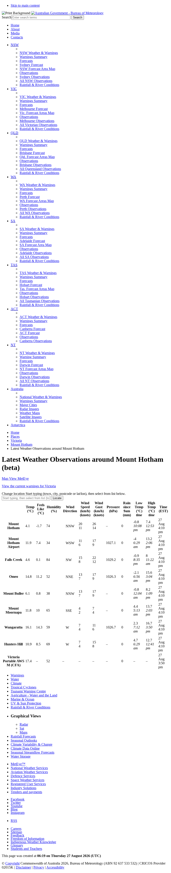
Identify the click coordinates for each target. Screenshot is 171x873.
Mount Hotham (21, 444)
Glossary (17, 845)
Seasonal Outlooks (24, 740)
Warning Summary (33, 357)
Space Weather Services (27, 780)
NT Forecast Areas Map (36, 369)
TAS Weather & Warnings (38, 273)
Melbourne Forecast (34, 109)
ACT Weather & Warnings (38, 317)
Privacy (38, 867)
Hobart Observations (34, 297)
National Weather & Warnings (41, 397)
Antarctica (18, 425)
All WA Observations (35, 213)
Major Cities (28, 405)
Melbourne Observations (37, 121)
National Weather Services (29, 768)
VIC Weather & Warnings (38, 97)
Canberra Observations (36, 341)
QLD (14, 133)
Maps (23, 732)
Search (6, 17)
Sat (22, 728)
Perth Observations (33, 209)
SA (13, 221)
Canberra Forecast (32, 329)
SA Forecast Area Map (36, 245)
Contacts (17, 37)
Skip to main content (25, 5)
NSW (15, 45)
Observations (29, 73)
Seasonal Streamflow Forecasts (32, 752)
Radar (24, 724)
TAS (14, 265)
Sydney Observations (35, 77)
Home (15, 25)
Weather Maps (30, 413)
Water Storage (21, 756)
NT (13, 345)
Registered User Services (28, 784)
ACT (14, 309)
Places (15, 436)
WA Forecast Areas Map (37, 201)
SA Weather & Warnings (37, 229)
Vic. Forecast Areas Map (37, 113)
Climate (16, 683)
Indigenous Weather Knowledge (33, 842)
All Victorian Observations (38, 125)
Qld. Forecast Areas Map (37, 157)
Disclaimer (23, 867)
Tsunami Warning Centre (28, 691)
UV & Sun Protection (26, 703)
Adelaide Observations (36, 253)
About (15, 29)
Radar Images (29, 409)
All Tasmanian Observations (39, 301)
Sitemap (16, 832)
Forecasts (26, 61)
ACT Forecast (30, 333)
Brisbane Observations (35, 165)
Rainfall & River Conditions (39, 85)
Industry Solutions (23, 788)
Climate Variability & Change (31, 744)
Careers (16, 829)
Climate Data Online (25, 748)
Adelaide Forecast (32, 241)
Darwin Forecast (31, 365)
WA (13, 177)
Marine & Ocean (22, 699)
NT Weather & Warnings (37, 353)
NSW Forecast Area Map (37, 69)
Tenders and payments (26, 792)
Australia (17, 389)
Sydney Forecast (31, 65)
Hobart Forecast (31, 285)
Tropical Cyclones (23, 687)
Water (15, 679)
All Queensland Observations (40, 169)
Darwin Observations (35, 377)
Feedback (17, 835)
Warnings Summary (33, 57)
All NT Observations (34, 381)
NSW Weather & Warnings (39, 53)
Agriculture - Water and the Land (34, 695)
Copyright (12, 863)
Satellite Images (31, 417)
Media (15, 33)
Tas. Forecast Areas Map (37, 289)
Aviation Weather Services (29, 772)
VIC (14, 89)
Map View (15, 478)
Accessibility (55, 867)
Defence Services (23, 776)
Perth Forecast (30, 197)
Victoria (16, 440)
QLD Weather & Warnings (38, 141)
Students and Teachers (26, 849)
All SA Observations (34, 257)
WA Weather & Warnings (37, 185)
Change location (64, 494)
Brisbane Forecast (32, 153)
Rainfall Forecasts (23, 736)
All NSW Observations (36, 81)
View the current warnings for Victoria (29, 486)
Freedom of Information (27, 839)
